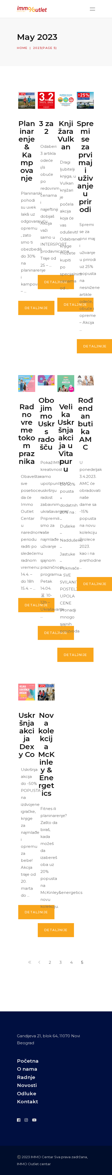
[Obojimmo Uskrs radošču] (46, 380)
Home (22, 48)
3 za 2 (46, 127)
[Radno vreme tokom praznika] (26, 383)
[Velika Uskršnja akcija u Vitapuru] (65, 383)
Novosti (27, 1085)
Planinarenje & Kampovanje (26, 151)
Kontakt (27, 1102)
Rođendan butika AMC (85, 423)
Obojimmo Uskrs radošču (46, 423)
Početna (28, 1061)
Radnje (26, 1077)
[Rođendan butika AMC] (85, 380)
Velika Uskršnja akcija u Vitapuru (66, 437)
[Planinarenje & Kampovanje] (26, 100)
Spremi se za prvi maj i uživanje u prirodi (85, 166)
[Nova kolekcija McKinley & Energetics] (46, 692)
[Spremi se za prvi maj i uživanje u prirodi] (85, 100)
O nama (27, 1069)
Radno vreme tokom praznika (26, 434)
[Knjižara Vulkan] (65, 100)
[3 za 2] (46, 100)
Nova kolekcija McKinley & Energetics (46, 754)
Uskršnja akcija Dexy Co (26, 735)
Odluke (26, 1094)
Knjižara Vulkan (66, 135)
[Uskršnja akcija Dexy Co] (26, 692)
